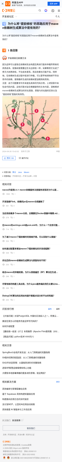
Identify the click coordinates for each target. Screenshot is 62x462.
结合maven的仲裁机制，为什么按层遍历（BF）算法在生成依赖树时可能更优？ (31, 272)
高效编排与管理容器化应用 (14, 388)
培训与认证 (30, 434)
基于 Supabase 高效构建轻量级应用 (18, 393)
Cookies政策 (26, 445)
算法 (14, 172)
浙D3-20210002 (28, 454)
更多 (58, 382)
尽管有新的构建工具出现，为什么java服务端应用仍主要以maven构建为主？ (31, 283)
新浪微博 (16, 420)
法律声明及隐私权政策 (11, 445)
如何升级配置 (8, 326)
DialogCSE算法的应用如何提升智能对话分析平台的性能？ (28, 295)
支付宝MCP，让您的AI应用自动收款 (18, 404)
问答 (35, 176)
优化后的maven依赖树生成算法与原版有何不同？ (24, 260)
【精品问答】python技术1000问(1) (18, 336)
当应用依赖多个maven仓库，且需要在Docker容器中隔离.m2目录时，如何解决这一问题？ (31, 213)
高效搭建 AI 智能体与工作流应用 (17, 409)
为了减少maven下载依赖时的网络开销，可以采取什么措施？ (29, 236)
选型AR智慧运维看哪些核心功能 (16, 367)
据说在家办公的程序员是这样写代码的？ (20, 321)
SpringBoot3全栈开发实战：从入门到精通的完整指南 (26, 352)
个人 (57, 16)
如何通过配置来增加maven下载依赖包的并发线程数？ (26, 248)
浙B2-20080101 (30, 451)
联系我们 (31, 428)
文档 (4, 434)
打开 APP (53, 3)
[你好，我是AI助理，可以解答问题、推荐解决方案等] (46, 10)
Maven (26, 172)
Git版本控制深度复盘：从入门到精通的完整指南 (23, 357)
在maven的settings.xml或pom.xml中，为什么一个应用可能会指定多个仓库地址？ (31, 225)
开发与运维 (27, 176)
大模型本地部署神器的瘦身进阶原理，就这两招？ (24, 372)
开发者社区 (16, 176)
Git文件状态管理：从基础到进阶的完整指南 (21, 362)
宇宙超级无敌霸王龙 (17, 58)
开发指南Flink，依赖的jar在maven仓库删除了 (23, 201)
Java (20, 172)
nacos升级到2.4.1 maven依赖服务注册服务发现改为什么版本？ (31, 189)
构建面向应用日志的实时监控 (15, 399)
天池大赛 (21, 434)
